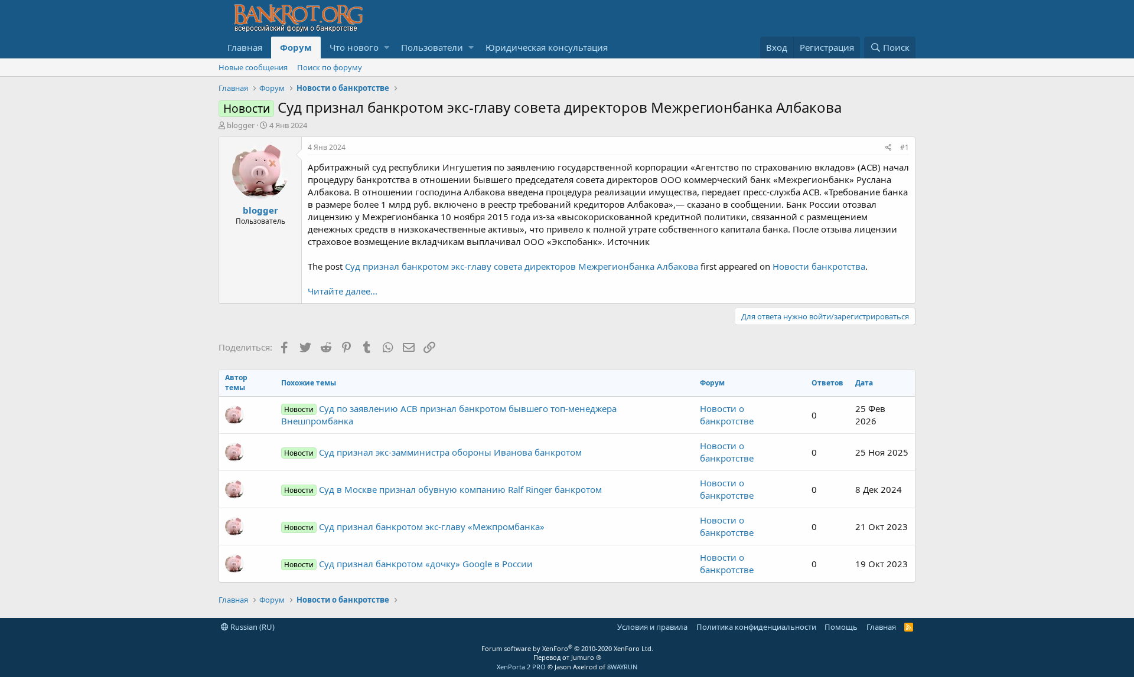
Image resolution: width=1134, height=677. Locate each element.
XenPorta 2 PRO (521, 666)
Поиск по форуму (329, 67)
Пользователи (432, 47)
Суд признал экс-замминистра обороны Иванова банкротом (433, 452)
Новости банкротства (819, 266)
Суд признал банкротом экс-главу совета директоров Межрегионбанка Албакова (521, 266)
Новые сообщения (253, 67)
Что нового (354, 47)
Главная (244, 47)
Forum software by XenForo (567, 648)
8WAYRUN (622, 666)
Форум (296, 47)
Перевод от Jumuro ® (567, 657)
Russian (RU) (252, 627)
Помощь (841, 627)
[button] (386, 47)
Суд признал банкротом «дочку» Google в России (408, 564)
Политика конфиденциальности (756, 627)
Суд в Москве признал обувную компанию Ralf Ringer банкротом (443, 489)
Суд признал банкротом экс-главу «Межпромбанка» (414, 526)
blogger (241, 125)
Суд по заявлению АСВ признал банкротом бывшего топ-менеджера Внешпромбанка (449, 415)
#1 (904, 147)
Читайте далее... (342, 291)
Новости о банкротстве (727, 415)
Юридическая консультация (546, 47)
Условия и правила (652, 627)
